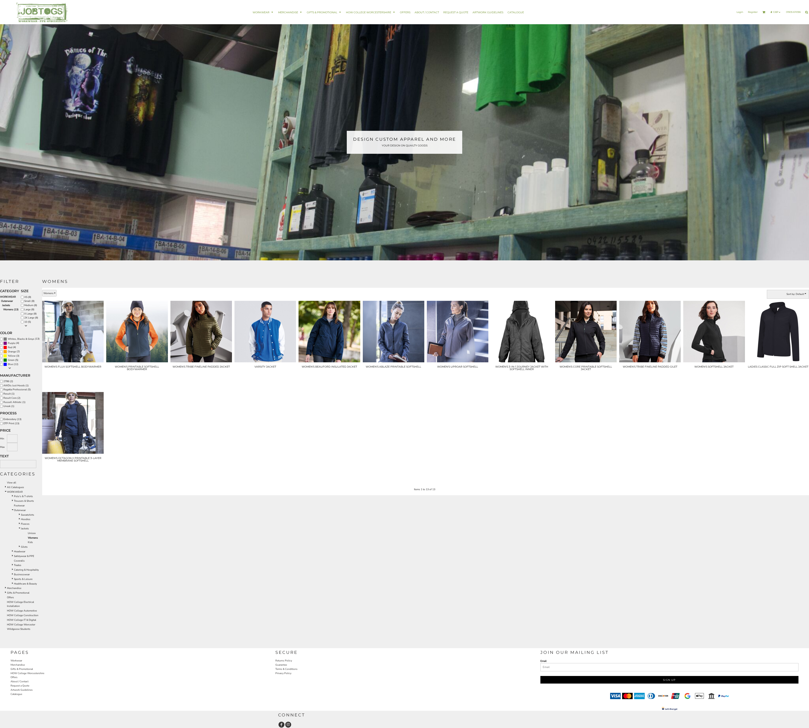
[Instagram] (288, 725)
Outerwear (7, 301)
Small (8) (29, 301)
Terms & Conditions (286, 669)
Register (753, 12)
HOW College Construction (22, 615)
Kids (30, 542)
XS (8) (27, 297)
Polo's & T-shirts (23, 496)
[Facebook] (281, 725)
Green (11, 360)
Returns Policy (283, 660)
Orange (12, 351)
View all (11, 482)
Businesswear (22, 574)
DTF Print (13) (11, 423)
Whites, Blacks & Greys (21, 339)
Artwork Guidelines (22, 690)
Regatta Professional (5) (17, 389)
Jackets (6, 305)
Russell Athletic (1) (14, 402)
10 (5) (27, 322)
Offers (10, 597)
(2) (14, 351)
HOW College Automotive (22, 610)
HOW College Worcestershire (27, 673)
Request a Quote (20, 685)
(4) (13, 343)
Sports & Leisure (23, 579)
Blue (10, 364)
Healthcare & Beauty (25, 583)
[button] (263, 12)
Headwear (19, 551)
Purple (11, 343)
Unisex (32, 533)
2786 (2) (8, 381)
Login (740, 12)
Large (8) (29, 309)
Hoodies (25, 519)
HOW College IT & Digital (21, 620)
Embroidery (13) (12, 419)
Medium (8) (30, 305)
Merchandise (14, 588)
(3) (13, 356)
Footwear (19, 505)
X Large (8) (30, 313)
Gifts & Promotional (18, 592)
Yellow (12, 355)
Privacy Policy (283, 673)
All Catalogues (15, 487)
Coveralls (19, 560)
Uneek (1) (8, 406)
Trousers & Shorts (24, 501)
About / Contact (19, 681)
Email (543, 661)
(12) (13, 364)
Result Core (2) (11, 398)
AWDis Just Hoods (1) (16, 385)
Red (10, 347)
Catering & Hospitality (26, 569)
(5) (13, 360)
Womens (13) (11, 309)
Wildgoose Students (18, 629)
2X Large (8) (31, 317)
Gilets (24, 547)
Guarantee (281, 664)
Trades (17, 565)
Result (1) (9, 393)
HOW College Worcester (21, 624)
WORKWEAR (8, 296)
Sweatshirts (27, 515)
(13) (24, 339)
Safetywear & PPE (24, 556)
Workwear (16, 660)
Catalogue (16, 694)
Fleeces (25, 524)
